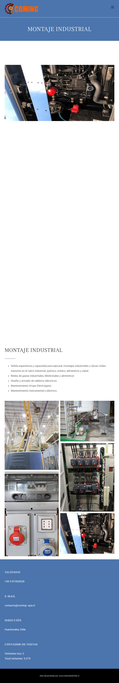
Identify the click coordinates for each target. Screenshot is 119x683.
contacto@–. (20, 605)
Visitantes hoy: (13, 653)
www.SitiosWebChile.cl (69, 676)
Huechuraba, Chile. (15, 629)
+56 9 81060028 (14, 581)
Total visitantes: (14, 658)
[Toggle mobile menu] (112, 7)
